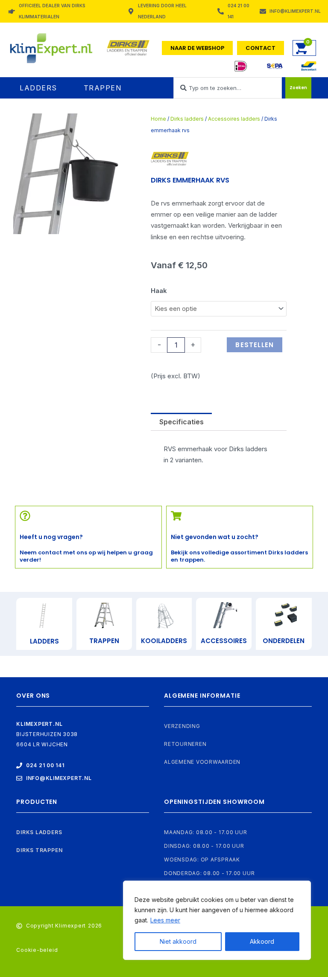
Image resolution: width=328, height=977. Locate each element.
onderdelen (284, 640)
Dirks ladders (187, 119)
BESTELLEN (254, 344)
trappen (104, 640)
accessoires (224, 640)
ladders (44, 641)
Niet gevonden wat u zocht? (214, 537)
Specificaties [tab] (181, 421)
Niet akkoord (178, 941)
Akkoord (262, 941)
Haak (159, 291)
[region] (217, 920)
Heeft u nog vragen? (51, 537)
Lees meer (165, 920)
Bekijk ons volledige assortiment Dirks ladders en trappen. (239, 556)
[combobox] (227, 88)
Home (158, 119)
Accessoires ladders (234, 119)
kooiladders (164, 640)
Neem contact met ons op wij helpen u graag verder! (86, 556)
